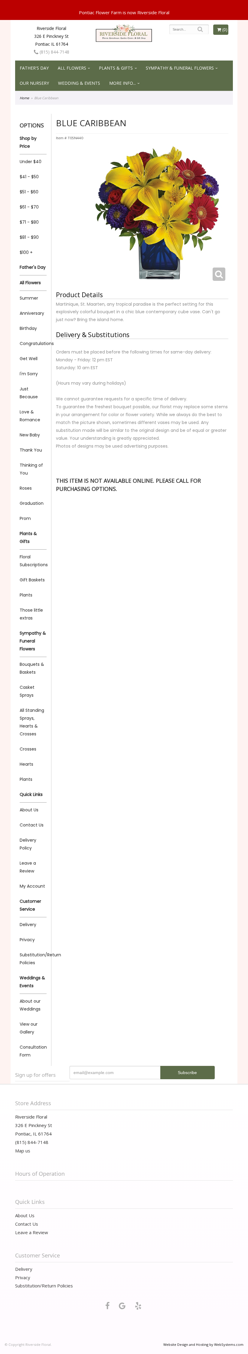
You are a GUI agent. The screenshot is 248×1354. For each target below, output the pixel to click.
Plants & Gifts (116, 68)
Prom (25, 518)
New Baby (30, 435)
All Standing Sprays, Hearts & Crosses (32, 722)
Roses (26, 488)
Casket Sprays (27, 691)
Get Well (29, 359)
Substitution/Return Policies (33, 959)
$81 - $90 (29, 237)
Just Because (29, 393)
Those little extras (31, 614)
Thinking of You (31, 469)
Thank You (31, 450)
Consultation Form (33, 1051)
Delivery (28, 925)
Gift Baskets (32, 580)
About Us (29, 810)
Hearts (26, 764)
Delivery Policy (28, 844)
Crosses (28, 749)
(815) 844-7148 (53, 52)
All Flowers (72, 68)
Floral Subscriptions (33, 561)
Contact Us (32, 825)
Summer (29, 298)
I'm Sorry (29, 374)
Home (24, 98)
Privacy (27, 940)
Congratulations (33, 343)
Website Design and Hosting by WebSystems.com (203, 1344)
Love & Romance (30, 416)
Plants (26, 595)
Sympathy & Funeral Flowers (180, 68)
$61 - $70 (29, 207)
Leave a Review (28, 867)
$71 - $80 (29, 222)
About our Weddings (30, 1005)
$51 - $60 (29, 192)
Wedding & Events (79, 83)
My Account (32, 886)
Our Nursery (34, 83)
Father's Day (34, 68)
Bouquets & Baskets (32, 668)
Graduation (32, 503)
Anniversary (32, 313)
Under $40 (30, 162)
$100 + (26, 252)
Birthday (28, 328)
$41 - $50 (29, 177)
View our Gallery (29, 1028)
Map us (22, 1151)
